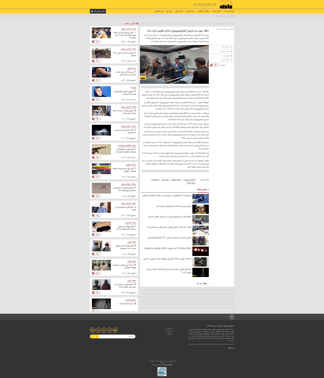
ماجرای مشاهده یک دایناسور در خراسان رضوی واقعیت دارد (124, 189)
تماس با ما (168, 331)
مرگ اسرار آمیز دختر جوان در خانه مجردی (125, 131)
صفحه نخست (229, 11)
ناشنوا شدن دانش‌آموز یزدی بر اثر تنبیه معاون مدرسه (169, 216)
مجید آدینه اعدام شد (126, 303)
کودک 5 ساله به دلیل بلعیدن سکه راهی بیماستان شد (169, 227)
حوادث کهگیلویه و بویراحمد (127, 145)
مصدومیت (155, 180)
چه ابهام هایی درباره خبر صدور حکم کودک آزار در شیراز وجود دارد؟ (169, 271)
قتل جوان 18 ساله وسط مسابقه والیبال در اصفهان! (124, 170)
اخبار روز (169, 11)
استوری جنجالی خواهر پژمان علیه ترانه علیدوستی (125, 92)
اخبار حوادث (216, 11)
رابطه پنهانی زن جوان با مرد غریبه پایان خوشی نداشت (125, 285)
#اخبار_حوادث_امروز (209, 4)
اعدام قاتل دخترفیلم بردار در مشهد (125, 208)
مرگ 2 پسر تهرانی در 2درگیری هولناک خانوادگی (124, 266)
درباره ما (168, 329)
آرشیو (169, 334)
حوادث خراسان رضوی (128, 28)
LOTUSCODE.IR (167, 365)
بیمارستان (165, 180)
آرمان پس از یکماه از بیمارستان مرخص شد (173, 206)
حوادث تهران (131, 68)
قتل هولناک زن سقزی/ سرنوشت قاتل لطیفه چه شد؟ (126, 227)
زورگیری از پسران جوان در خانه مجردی (124, 54)
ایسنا (224, 56)
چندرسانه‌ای (159, 11)
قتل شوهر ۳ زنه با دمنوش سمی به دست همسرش (125, 247)
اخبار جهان (179, 11)
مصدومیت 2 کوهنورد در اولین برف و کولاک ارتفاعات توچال (167, 195)
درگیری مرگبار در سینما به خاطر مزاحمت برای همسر (124, 112)
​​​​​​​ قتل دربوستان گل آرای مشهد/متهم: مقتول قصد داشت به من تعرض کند (124, 35)
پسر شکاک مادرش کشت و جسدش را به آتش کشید (125, 73)
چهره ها (133, 87)
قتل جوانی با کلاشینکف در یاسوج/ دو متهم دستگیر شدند (126, 150)
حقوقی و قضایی (203, 11)
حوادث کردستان (130, 222)
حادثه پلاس (190, 11)
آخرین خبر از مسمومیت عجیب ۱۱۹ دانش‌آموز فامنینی (169, 237)
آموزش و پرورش (189, 180)
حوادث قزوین (176, 180)
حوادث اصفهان (131, 164)
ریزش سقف (191, 183)
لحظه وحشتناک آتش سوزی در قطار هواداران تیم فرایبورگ (167, 248)
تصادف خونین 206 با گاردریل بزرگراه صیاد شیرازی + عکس (167, 259)
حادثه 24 (205, 91)
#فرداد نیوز (197, 4)
